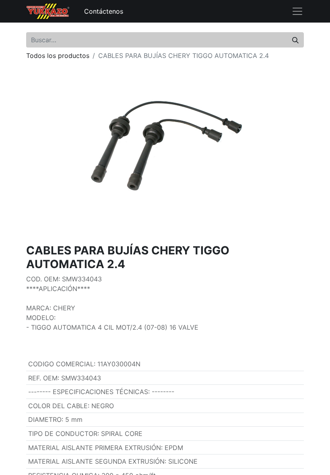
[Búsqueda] (295, 40)
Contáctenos (103, 11)
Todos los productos (57, 56)
